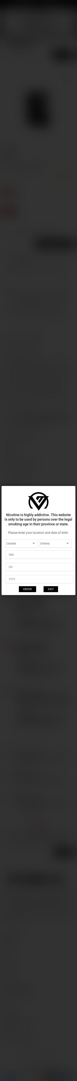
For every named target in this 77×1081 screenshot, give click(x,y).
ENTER (27, 589)
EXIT (51, 589)
